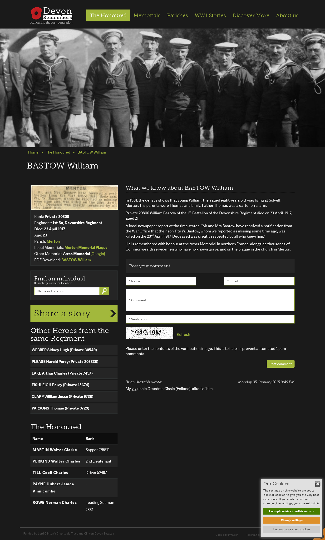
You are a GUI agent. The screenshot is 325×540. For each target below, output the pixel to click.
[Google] (98, 253)
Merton (53, 241)
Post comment (281, 364)
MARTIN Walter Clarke (55, 449)
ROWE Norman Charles (55, 502)
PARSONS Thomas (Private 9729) (60, 408)
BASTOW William (76, 259)
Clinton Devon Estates (99, 533)
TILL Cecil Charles (50, 472)
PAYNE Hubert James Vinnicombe (53, 488)
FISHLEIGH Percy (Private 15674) (60, 384)
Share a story (62, 313)
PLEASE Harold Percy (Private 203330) (65, 361)
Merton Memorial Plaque (86, 247)
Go (105, 291)
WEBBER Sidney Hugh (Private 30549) (64, 349)
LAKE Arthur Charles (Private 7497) (62, 373)
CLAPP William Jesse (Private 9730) (63, 396)
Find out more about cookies (291, 529)
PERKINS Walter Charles (56, 461)
